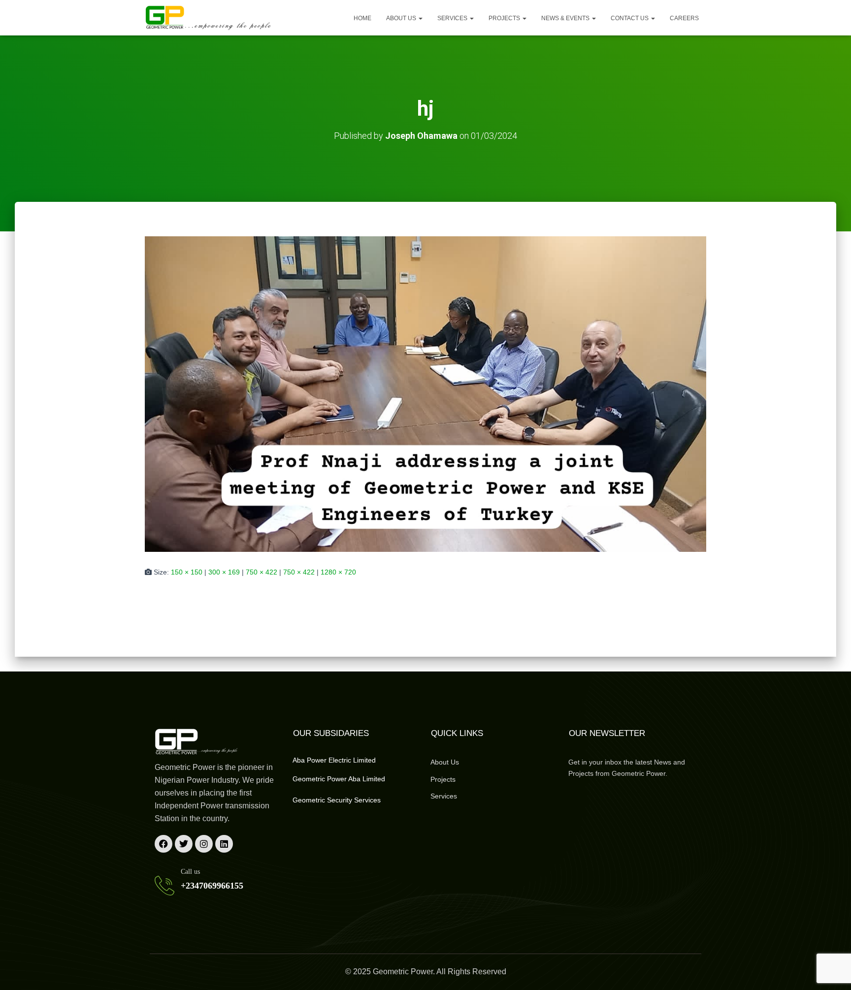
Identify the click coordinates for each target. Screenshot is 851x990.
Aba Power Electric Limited (334, 760)
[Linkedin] (224, 844)
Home (362, 18)
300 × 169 (224, 572)
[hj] (425, 393)
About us (402, 18)
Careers (684, 18)
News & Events (566, 18)
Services (453, 18)
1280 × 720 (338, 572)
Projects (505, 18)
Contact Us (630, 18)
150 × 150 (186, 572)
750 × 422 (261, 572)
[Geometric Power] (208, 17)
